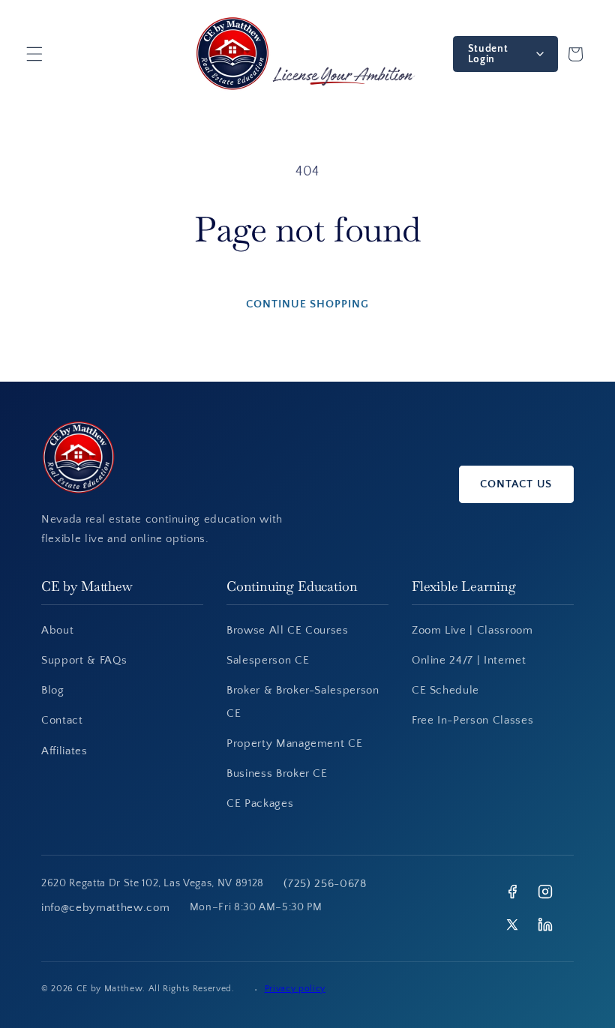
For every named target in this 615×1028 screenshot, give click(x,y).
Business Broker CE (277, 773)
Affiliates (64, 751)
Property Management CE (294, 743)
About (57, 630)
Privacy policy (295, 989)
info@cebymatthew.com (105, 907)
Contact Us (516, 484)
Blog (52, 690)
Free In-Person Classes (473, 720)
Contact (62, 720)
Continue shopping (307, 304)
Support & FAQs (84, 660)
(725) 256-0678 (325, 883)
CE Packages (259, 803)
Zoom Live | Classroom (472, 630)
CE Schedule (445, 690)
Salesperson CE (267, 660)
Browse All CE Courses (287, 630)
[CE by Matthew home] (237, 458)
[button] (34, 54)
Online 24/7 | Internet (469, 660)
